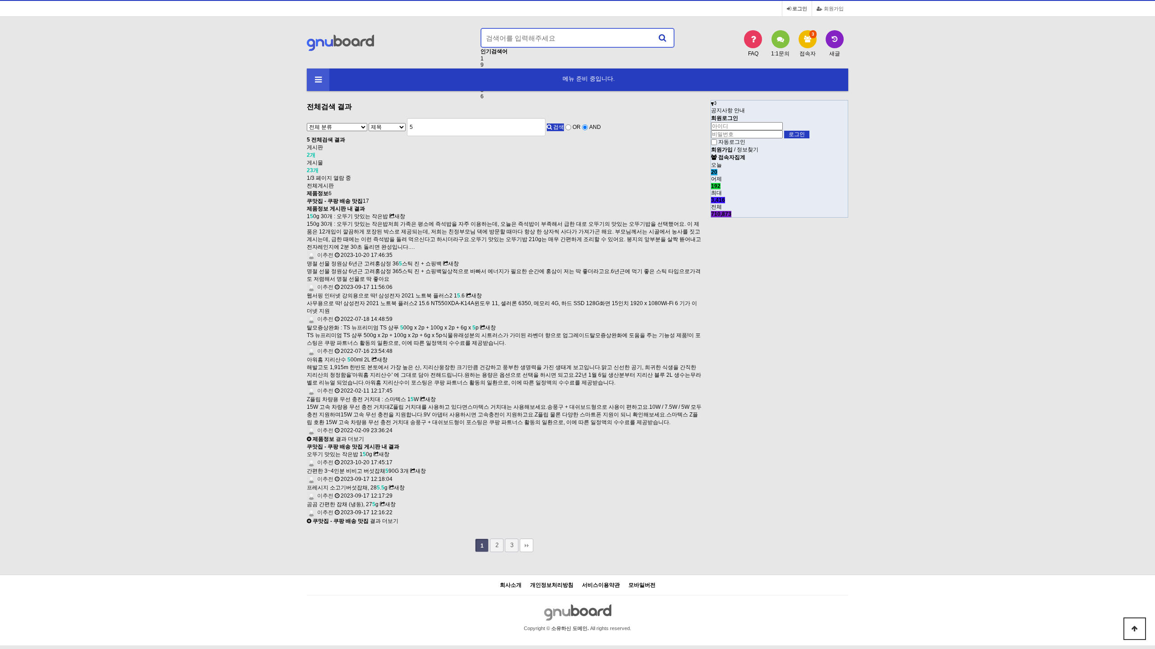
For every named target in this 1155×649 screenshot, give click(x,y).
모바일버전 (642, 585)
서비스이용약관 (601, 585)
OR (577, 127)
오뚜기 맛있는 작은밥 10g (339, 454)
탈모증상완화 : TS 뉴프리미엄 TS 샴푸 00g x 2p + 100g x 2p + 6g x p (393, 327)
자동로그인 (731, 142)
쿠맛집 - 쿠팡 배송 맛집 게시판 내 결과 (353, 446)
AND (595, 127)
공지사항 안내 (728, 110)
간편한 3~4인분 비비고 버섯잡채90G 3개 (358, 471)
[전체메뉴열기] (318, 80)
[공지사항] (713, 104)
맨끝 (526, 545)
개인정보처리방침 (551, 585)
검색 (558, 127)
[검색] (662, 38)
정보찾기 (747, 149)
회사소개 (511, 585)
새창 (399, 216)
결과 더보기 (337, 439)
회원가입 (833, 8)
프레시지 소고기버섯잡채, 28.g (347, 487)
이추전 (324, 255)
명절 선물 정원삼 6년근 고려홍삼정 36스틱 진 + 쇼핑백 (374, 264)
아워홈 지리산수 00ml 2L (338, 359)
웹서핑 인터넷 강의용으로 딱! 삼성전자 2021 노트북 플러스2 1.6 (386, 296)
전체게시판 (320, 186)
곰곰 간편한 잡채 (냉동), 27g (343, 504)
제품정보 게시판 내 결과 (336, 209)
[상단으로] (1134, 628)
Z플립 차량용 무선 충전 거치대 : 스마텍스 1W (363, 399)
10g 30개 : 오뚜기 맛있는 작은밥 (347, 216)
